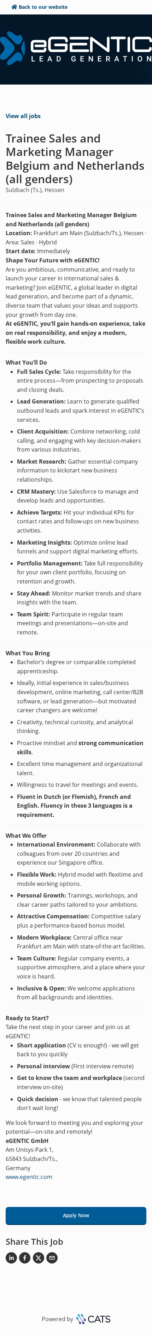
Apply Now (76, 1215)
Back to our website (43, 7)
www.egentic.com (29, 1177)
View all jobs (23, 116)
